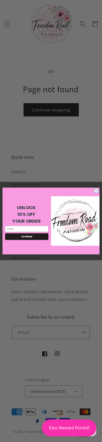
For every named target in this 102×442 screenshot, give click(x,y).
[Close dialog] (96, 191)
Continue (26, 236)
